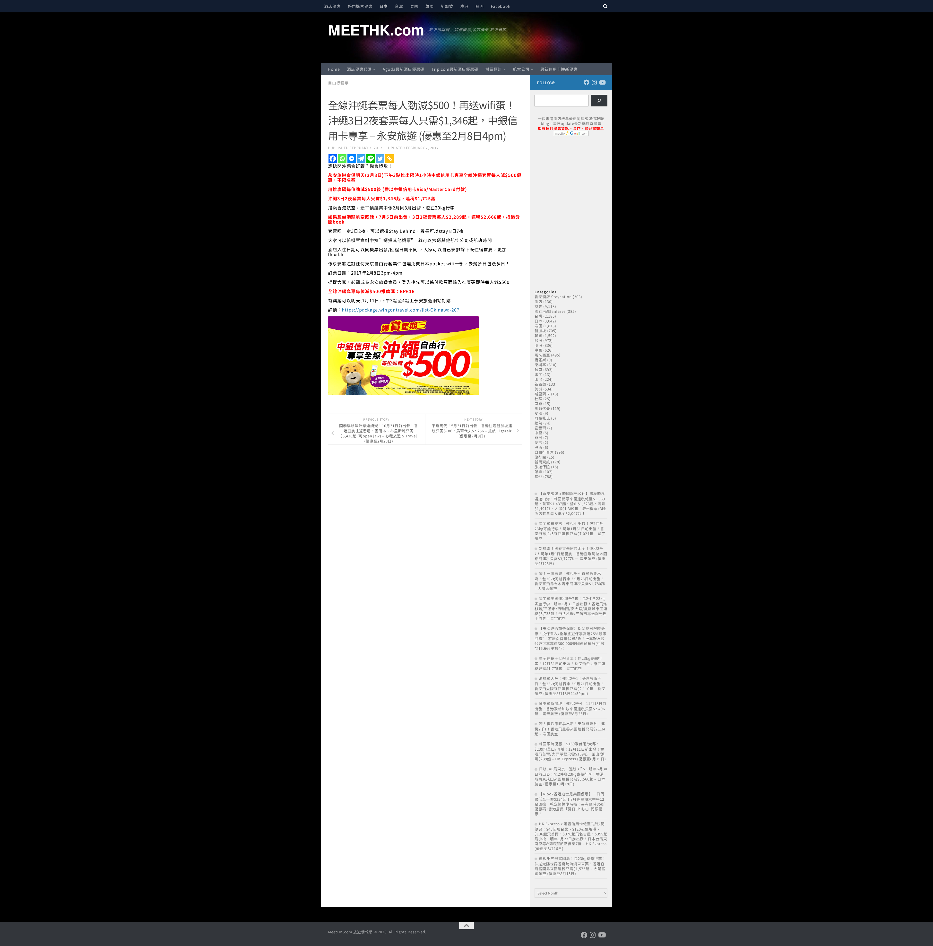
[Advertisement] (571, 177)
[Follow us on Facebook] (586, 82)
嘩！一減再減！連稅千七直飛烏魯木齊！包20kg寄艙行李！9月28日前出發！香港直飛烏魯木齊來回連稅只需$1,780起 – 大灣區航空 (570, 581)
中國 (538, 350)
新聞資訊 (542, 461)
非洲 (538, 437)
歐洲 (479, 6)
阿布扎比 (542, 418)
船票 (538, 471)
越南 (538, 369)
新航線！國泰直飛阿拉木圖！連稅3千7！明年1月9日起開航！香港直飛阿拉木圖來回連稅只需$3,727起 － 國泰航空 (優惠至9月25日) (571, 556)
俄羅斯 (540, 359)
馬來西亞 (542, 354)
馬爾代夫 (542, 408)
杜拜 (538, 398)
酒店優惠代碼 (359, 69)
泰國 (414, 6)
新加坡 (447, 6)
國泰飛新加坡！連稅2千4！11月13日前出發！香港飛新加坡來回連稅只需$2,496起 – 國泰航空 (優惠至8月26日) (570, 708)
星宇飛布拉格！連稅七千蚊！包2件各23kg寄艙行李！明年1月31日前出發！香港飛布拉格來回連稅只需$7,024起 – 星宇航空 (570, 531)
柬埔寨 (540, 364)
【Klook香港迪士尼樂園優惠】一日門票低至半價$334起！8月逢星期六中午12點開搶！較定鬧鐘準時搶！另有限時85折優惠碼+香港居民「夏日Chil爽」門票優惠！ (570, 803)
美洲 (538, 388)
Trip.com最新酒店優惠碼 (455, 69)
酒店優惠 (332, 6)
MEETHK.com (376, 29)
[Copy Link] (389, 158)
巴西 (538, 447)
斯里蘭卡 (542, 393)
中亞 (538, 432)
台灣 (399, 6)
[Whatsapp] (342, 158)
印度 (538, 374)
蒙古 (538, 442)
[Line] (370, 158)
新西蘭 (540, 384)
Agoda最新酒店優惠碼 (403, 69)
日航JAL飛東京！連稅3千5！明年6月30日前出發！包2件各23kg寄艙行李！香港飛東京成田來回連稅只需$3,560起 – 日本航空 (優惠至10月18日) (571, 776)
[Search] (599, 100)
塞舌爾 (540, 427)
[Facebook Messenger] (351, 158)
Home (334, 69)
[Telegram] (361, 158)
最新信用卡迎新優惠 (559, 69)
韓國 (429, 6)
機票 (538, 306)
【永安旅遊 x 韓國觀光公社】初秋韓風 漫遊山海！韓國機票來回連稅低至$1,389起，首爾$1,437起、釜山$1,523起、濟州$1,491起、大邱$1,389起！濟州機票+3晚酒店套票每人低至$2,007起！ (570, 503)
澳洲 (464, 6)
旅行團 (540, 457)
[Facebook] (332, 158)
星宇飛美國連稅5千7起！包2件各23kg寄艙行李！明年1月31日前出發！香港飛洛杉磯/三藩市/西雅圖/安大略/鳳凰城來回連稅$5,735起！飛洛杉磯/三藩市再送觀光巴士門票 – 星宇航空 (571, 608)
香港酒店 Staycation (553, 296)
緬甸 (538, 422)
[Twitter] (380, 158)
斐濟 (538, 413)
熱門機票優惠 (360, 6)
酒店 (538, 301)
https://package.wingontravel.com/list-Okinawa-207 (400, 309)
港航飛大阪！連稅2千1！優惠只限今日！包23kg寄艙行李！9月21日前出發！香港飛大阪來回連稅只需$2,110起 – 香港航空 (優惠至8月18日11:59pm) (570, 686)
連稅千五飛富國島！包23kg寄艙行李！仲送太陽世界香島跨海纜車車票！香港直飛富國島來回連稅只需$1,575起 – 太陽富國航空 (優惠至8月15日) (570, 866)
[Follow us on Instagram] (594, 82)
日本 (384, 6)
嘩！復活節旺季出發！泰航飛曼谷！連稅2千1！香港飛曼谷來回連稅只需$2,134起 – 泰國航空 (570, 728)
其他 (538, 476)
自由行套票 (338, 83)
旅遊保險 (542, 466)
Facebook (500, 6)
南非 (538, 403)
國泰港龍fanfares (550, 311)
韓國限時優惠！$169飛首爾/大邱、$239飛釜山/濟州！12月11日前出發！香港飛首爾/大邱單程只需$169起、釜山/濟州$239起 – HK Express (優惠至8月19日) (570, 751)
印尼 (538, 379)
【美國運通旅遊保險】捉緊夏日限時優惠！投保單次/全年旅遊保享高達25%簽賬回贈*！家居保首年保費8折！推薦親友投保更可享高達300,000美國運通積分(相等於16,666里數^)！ (570, 638)
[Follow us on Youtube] (602, 82)
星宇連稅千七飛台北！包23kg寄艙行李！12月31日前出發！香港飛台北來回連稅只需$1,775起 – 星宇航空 (570, 663)
